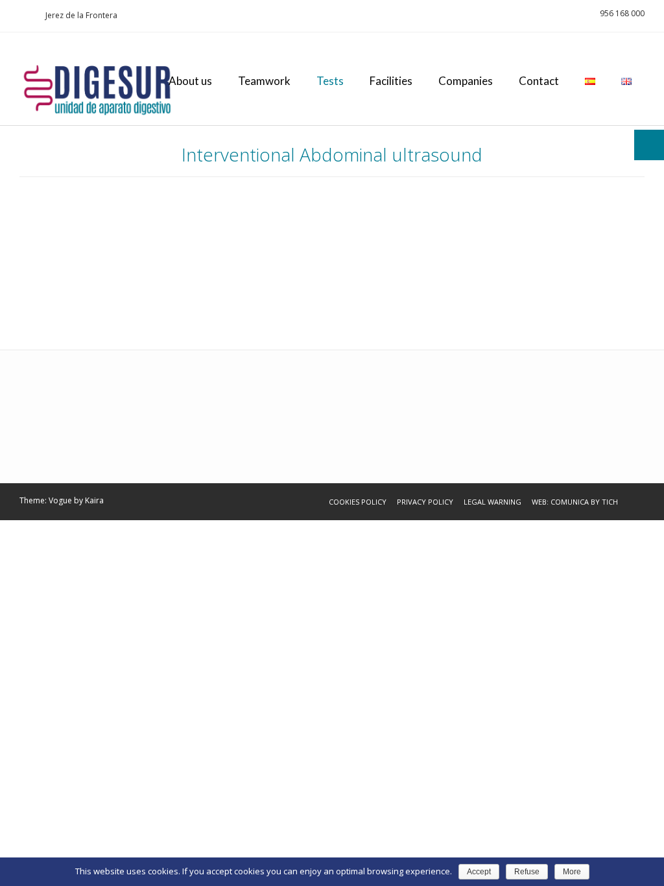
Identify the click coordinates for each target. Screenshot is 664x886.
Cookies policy (357, 502)
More (572, 871)
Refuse (527, 871)
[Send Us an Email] (23, 15)
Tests (330, 81)
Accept (479, 871)
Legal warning (492, 502)
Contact (539, 81)
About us (190, 81)
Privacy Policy (425, 502)
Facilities (391, 81)
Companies (465, 81)
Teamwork (264, 81)
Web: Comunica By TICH (575, 502)
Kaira (94, 500)
